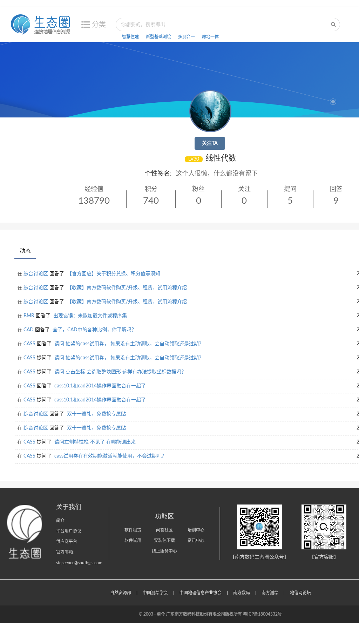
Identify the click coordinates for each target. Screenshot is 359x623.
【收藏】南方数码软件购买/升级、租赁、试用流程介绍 (127, 287)
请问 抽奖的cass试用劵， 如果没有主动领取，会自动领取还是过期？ (129, 343)
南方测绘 (270, 593)
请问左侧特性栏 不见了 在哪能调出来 (95, 442)
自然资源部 (120, 593)
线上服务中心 (164, 551)
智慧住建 (130, 37)
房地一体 (210, 37)
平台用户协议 (68, 531)
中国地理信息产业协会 (201, 593)
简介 (60, 521)
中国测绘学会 (155, 593)
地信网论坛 (300, 593)
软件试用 (132, 541)
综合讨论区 (35, 273)
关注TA (210, 143)
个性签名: (158, 174)
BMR (28, 315)
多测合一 (186, 37)
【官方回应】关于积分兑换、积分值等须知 (113, 273)
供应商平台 (66, 542)
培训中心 (196, 530)
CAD (28, 329)
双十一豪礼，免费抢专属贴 (96, 414)
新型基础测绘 (158, 37)
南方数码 (241, 593)
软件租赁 (132, 530)
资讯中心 (196, 541)
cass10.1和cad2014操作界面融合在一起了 (100, 386)
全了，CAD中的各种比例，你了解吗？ (94, 329)
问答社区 (164, 530)
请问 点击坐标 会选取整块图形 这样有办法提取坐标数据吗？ (120, 372)
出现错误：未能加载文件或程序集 (90, 315)
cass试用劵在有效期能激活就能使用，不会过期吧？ (110, 456)
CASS (29, 343)
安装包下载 (164, 541)
